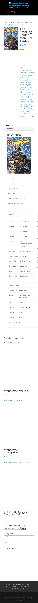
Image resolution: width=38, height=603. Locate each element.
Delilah (22, 85)
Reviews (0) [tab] (10, 129)
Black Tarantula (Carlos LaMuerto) (25, 80)
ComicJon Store (18, 584)
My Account (25, 586)
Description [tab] (10, 125)
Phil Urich (27, 109)
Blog (27, 584)
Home (5, 22)
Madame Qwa (24, 102)
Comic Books (12, 22)
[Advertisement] (19, 563)
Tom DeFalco (29, 116)
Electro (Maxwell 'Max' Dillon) (26, 89)
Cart (7, 586)
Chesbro (30, 82)
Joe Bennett (23, 97)
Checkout (15, 586)
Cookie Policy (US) (18, 589)
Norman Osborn (25, 106)
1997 (25, 75)
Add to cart (27, 58)
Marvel (27, 22)
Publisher (20, 22)
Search (23, 528)
